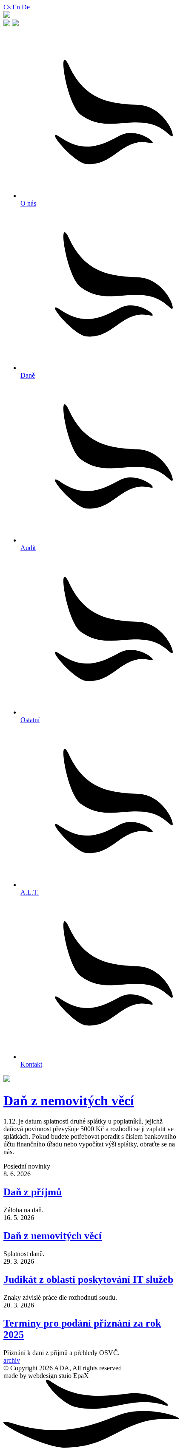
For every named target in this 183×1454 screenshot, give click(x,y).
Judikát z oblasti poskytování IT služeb (88, 1279)
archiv (11, 1360)
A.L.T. (29, 892)
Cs (7, 7)
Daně (27, 375)
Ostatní (30, 719)
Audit (28, 547)
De (26, 7)
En (16, 7)
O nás (28, 203)
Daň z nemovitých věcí (68, 1100)
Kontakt (31, 1064)
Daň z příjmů (32, 1191)
